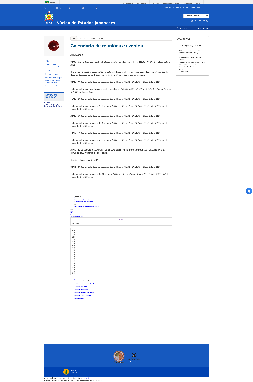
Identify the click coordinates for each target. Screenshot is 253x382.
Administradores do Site (199, 28)
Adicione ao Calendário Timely (84, 284)
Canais (198, 3)
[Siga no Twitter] (196, 21)
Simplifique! (128, 3)
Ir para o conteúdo (50, 8)
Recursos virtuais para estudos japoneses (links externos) (54, 79)
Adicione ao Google (80, 286)
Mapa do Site (195, 8)
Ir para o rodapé (91, 8)
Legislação (188, 3)
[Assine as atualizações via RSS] (207, 21)
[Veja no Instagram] (204, 21)
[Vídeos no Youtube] (200, 21)
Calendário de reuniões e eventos (53, 65)
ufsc (97, 206)
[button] (80, 281)
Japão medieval (79, 206)
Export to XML (79, 298)
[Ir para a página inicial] (73, 38)
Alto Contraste (181, 8)
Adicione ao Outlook (81, 289)
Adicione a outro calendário (83, 295)
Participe (155, 3)
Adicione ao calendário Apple (84, 292)
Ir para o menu (64, 8)
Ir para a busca (77, 8)
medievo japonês (90, 206)
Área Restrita (182, 28)
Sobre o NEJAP (51, 86)
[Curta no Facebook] (192, 21)
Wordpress (89, 378)
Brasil (52, 2)
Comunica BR (142, 3)
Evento (76, 198)
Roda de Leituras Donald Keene (84, 201)
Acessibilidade (168, 8)
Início (47, 61)
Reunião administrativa (82, 200)
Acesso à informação (171, 3)
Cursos (48, 70)
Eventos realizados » (53, 74)
